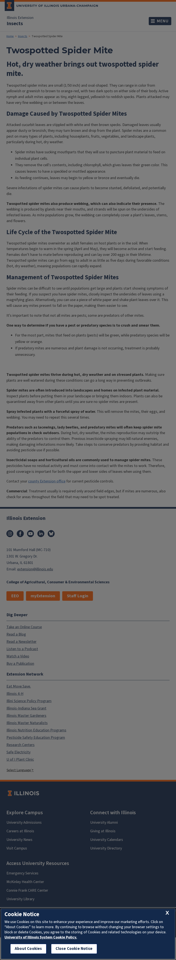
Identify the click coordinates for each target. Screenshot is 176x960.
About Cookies (28, 949)
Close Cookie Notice (74, 949)
